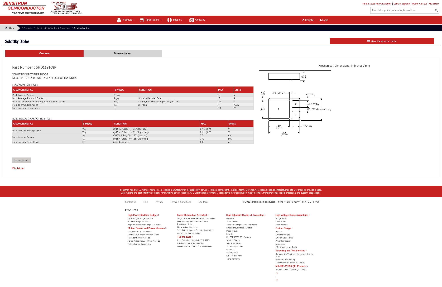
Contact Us (130, 201)
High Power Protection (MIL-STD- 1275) (193, 240)
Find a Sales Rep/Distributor (377, 3)
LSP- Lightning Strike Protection (190, 243)
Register (309, 20)
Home (12, 28)
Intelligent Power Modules (139, 238)
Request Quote (21, 160)
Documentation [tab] (122, 53)
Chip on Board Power (284, 238)
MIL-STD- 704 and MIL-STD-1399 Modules (194, 246)
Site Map (203, 201)
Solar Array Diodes (233, 243)
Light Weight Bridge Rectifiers (140, 218)
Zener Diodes (232, 221)
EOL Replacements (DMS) (286, 247)
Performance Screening (285, 259)
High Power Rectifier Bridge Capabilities (144, 224)
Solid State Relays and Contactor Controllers (195, 230)
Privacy (159, 201)
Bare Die (230, 234)
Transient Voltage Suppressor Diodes (241, 224)
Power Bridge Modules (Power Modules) (144, 241)
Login (325, 20)
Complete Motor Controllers (139, 231)
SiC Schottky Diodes (234, 246)
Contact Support (402, 3)
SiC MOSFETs (232, 252)
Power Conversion (283, 241)
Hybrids (279, 231)
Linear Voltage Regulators (187, 227)
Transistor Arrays (233, 259)
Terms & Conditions (181, 201)
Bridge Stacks (281, 218)
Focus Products (281, 224)
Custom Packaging (283, 234)
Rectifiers (230, 218)
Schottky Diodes (81, 28)
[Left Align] (436, 10)
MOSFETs (230, 249)
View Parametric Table (383, 41)
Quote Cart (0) (419, 3)
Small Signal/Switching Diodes (239, 228)
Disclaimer (18, 168)
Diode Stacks (281, 221)
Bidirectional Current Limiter (189, 233)
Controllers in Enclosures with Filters (143, 234)
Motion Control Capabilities (139, 244)
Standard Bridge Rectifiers (139, 221)
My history (434, 3)
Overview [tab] (44, 53)
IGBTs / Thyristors (234, 256)
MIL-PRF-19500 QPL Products (238, 237)
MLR (145, 201)
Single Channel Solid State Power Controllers (196, 218)
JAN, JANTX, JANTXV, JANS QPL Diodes (291, 269)
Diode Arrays (231, 231)
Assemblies (280, 244)
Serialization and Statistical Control (290, 262)
